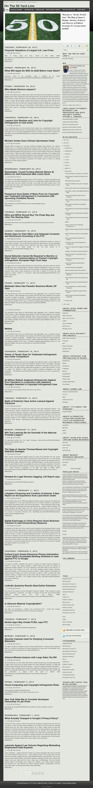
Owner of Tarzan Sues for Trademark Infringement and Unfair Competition (30, 355)
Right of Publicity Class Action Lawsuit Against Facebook (29, 402)
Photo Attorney (66, 384)
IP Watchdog (65, 368)
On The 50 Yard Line (19, 6)
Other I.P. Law (40, 9)
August (67, 154)
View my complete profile (71, 105)
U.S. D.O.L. (65, 394)
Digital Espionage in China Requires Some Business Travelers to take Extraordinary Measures (32, 522)
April (66, 165)
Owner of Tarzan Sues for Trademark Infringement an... (74, 225)
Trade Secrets (65, 366)
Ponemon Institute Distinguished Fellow (72, 132)
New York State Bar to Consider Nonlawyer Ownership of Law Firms (27, 700)
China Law (65, 442)
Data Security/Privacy (67, 589)
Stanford (64, 371)
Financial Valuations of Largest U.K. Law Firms (29, 50)
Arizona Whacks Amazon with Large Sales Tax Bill (31, 657)
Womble (64, 363)
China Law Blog (66, 445)
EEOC (63, 397)
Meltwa (8, 329)
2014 (65, 140)
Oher (63, 594)
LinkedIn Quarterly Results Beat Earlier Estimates (30, 586)
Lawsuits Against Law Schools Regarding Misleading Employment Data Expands (32, 746)
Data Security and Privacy (68, 586)
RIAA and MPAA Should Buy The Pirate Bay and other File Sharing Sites (29, 216)
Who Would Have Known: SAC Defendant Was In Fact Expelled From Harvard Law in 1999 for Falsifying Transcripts (75, 548)
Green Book (65, 462)
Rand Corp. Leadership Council (70, 124)
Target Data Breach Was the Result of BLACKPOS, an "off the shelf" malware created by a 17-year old (75, 538)
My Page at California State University (71, 127)
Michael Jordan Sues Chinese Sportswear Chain (30, 141)
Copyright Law (29, 9)
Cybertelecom (65, 351)
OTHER (64, 597)
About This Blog (32, 2)
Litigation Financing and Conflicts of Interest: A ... (77, 251)
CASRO (64, 465)
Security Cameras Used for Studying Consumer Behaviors (29, 640)
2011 (65, 304)
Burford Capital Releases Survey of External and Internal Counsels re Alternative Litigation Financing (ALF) (75, 496)
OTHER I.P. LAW (66, 599)
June (66, 159)
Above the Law (66, 326)
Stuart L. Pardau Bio (21, 2)
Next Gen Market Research (69, 459)
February (67, 171)
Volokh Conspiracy (67, 315)
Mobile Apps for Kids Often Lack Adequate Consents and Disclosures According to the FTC (32, 235)
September (68, 151)
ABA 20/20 (65, 427)
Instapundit (65, 313)
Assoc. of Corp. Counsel (68, 318)
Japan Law (65, 447)
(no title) (64, 531)
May (66, 162)
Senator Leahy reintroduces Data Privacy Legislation (75, 507)
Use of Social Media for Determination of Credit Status (75, 487)
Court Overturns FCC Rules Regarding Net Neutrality (75, 515)
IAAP (63, 343)
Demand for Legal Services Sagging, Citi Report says (32, 477)
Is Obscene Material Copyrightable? (23, 604)
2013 (65, 143)
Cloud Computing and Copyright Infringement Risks (32, 685)
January (67, 300)
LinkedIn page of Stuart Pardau (70, 122)
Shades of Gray (66, 379)
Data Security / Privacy (53, 9)
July (66, 156)
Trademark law (66, 360)
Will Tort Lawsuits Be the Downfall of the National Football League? (30, 434)
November (67, 148)
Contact (12, 2)
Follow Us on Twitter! (73, 636)
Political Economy (16, 9)
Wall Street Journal (67, 328)
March (66, 168)
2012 (65, 145)
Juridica (64, 433)
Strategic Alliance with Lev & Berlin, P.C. (72, 129)
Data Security (65, 581)
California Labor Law (67, 399)
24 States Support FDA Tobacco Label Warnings (74, 523)
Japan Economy (66, 450)
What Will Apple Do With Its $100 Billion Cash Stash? (32, 71)
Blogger (79, 468)
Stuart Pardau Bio (78, 66)
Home (6, 2)
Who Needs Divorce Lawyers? (20, 89)
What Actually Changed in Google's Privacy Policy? (31, 718)
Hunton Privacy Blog (67, 346)
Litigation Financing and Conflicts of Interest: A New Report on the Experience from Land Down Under (32, 494)
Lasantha (58, 783)
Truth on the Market (67, 323)
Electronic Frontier (66, 348)
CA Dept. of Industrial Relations (70, 391)
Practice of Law (66, 607)
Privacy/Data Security (67, 610)
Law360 (64, 321)
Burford (64, 430)
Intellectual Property (67, 592)
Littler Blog (65, 402)
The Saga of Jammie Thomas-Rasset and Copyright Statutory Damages (31, 450)
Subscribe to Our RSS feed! (75, 630)
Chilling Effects (66, 376)
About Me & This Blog (67, 58)
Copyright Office (66, 373)
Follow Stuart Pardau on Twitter (70, 119)
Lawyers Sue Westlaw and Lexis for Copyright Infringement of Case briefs (29, 122)
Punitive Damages (66, 411)
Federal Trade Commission (69, 338)
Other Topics (81, 9)
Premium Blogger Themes (69, 783)
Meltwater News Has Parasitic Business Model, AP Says (31, 287)
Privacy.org (65, 340)
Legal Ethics (65, 425)
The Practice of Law (68, 9)
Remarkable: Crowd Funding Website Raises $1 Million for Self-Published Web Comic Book (29, 173)
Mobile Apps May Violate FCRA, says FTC (26, 622)
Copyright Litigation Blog (68, 381)
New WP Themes (42, 783)
